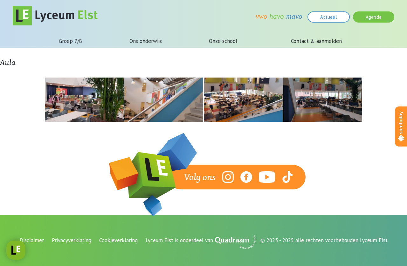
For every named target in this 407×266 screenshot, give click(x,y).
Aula (8, 62)
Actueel (328, 17)
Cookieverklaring (118, 240)
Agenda (374, 17)
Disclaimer (32, 240)
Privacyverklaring (71, 240)
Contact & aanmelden (316, 41)
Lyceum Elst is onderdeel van (179, 240)
